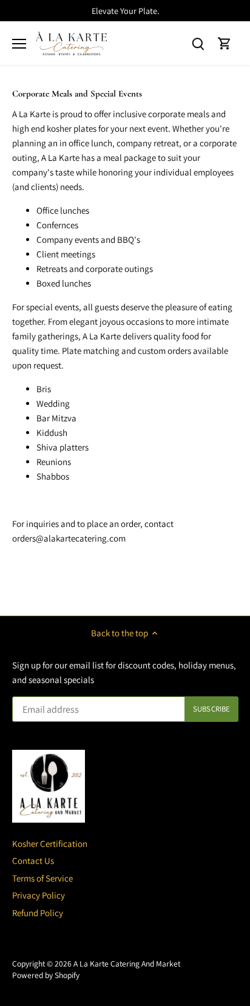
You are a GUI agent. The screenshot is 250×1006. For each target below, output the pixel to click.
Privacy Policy (38, 895)
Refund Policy (37, 913)
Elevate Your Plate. (125, 10)
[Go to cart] (224, 43)
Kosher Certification (49, 843)
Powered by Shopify (45, 975)
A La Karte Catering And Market (126, 963)
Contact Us (33, 860)
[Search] (197, 43)
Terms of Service (42, 878)
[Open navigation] (19, 44)
